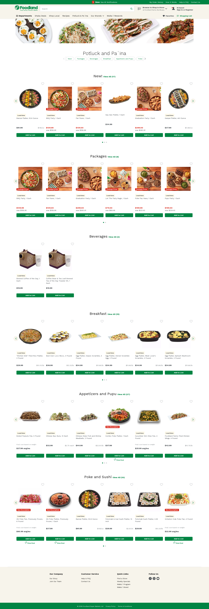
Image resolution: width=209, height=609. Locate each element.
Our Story (53, 578)
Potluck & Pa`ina (80, 16)
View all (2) (114, 237)
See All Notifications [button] (109, 2)
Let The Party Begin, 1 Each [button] (119, 198)
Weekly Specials (123, 581)
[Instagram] (154, 579)
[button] (185, 16)
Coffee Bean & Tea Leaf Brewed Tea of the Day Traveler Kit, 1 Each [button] (59, 281)
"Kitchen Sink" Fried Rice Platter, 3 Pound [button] (30, 357)
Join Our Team (55, 581)
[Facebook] (150, 579)
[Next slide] (193, 101)
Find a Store (122, 578)
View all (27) (123, 394)
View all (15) (113, 314)
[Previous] (64, 58)
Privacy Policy (110, 606)
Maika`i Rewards (114, 16)
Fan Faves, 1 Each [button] (90, 118)
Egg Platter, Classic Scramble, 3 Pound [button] (89, 357)
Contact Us (195, 2)
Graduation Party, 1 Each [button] (149, 118)
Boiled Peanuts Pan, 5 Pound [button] (30, 436)
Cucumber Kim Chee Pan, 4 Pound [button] (148, 437)
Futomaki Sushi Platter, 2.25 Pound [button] (148, 520)
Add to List (30, 135)
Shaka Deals (40, 16)
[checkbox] (42, 84)
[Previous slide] (16, 101)
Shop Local (54, 16)
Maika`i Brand (122, 587)
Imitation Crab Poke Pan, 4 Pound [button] (179, 519)
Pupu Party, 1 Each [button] (179, 198)
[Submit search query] (131, 9)
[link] (168, 16)
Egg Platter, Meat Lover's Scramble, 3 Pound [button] (149, 357)
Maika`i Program (123, 584)
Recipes (66, 16)
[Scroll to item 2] (104, 142)
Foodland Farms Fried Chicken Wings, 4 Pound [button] (179, 437)
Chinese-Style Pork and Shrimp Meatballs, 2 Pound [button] (90, 437)
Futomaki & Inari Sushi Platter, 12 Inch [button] (118, 520)
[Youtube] (158, 579)
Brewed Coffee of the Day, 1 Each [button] (28, 280)
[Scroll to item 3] (106, 142)
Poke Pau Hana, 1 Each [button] (149, 198)
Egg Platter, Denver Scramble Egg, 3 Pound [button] (119, 357)
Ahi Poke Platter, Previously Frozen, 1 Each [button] (60, 520)
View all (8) (113, 157)
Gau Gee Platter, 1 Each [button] (119, 115)
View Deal (120, 460)
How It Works (171, 2)
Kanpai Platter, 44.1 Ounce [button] (179, 118)
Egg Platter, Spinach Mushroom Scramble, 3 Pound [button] (179, 357)
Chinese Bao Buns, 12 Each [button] (60, 436)
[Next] (144, 58)
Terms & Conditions (125, 606)
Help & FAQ (184, 2)
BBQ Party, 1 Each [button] (60, 118)
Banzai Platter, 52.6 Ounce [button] (30, 118)
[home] (27, 8)
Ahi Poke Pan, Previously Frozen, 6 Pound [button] (30, 520)
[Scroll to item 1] (103, 142)
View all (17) (109, 76)
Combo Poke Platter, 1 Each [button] (119, 436)
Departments (25, 16)
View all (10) (119, 477)
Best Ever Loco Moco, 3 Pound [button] (60, 356)
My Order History (156, 2)
